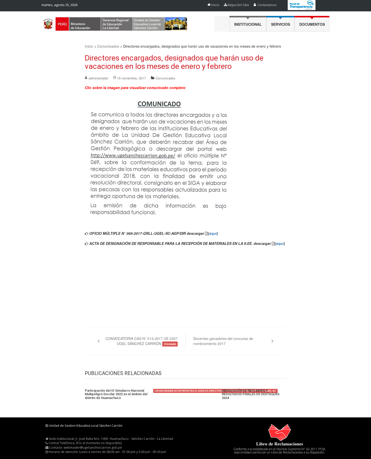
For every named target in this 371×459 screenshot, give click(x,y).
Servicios (280, 24)
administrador (98, 78)
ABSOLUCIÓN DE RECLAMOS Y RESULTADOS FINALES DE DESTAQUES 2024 (250, 394)
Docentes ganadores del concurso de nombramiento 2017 (223, 341)
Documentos (312, 24)
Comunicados (108, 46)
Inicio (215, 5)
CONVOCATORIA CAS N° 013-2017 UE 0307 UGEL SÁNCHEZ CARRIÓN (141, 341)
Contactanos (266, 5)
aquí (213, 233)
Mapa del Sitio (238, 5)
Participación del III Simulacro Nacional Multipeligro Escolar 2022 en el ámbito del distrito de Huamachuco (116, 394)
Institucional (248, 24)
